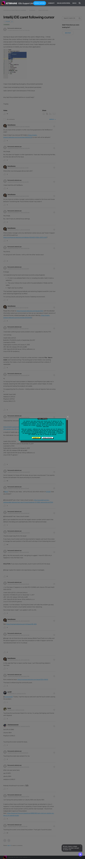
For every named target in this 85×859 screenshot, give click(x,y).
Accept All (36, 437)
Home (9, 3)
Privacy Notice (39, 431)
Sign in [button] (74, 3)
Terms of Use (51, 431)
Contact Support (39, 3)
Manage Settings (47, 437)
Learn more (46, 426)
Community (51, 3)
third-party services (30, 433)
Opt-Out (54, 434)
